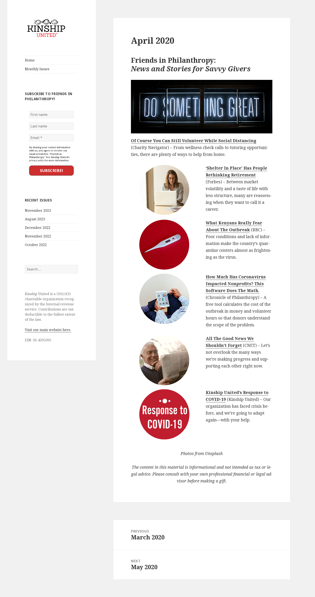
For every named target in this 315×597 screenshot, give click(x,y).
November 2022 (38, 236)
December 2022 (37, 227)
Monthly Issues (37, 69)
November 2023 (38, 210)
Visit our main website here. (48, 329)
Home (30, 60)
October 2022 (36, 244)
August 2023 (35, 219)
